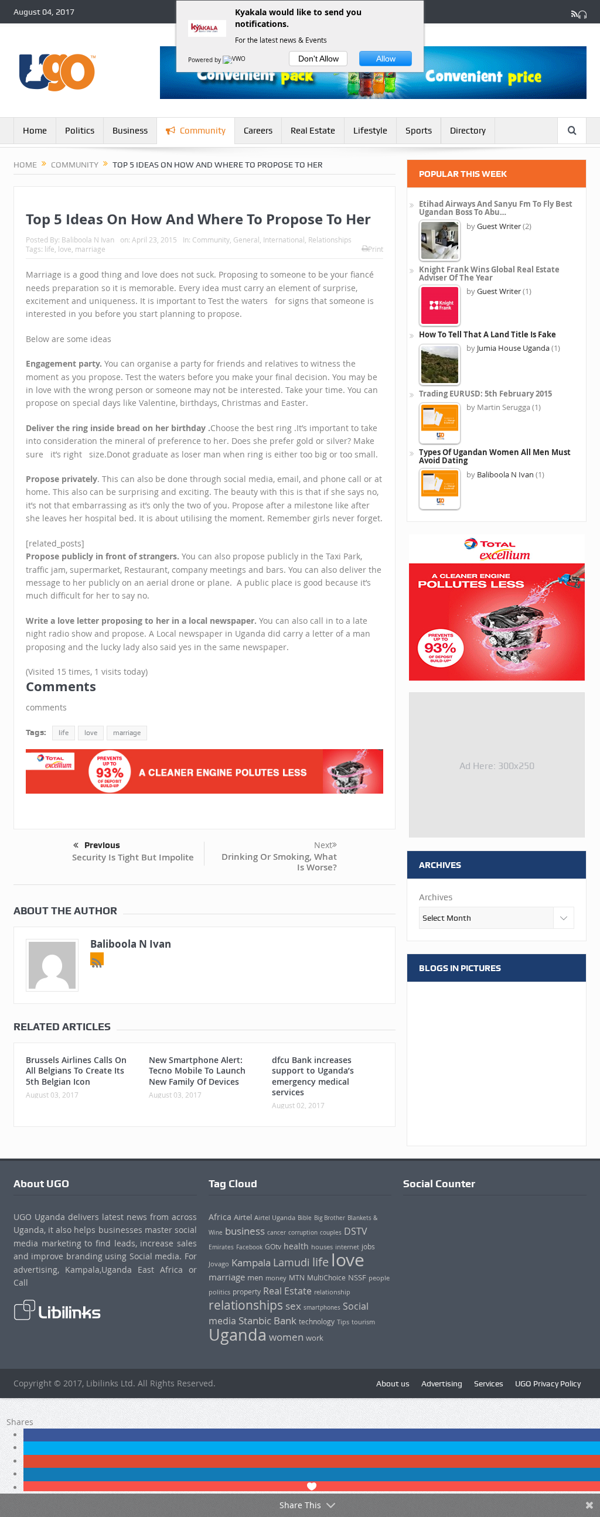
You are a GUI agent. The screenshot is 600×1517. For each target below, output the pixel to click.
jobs (368, 1247)
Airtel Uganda (274, 1218)
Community (203, 130)
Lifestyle (370, 130)
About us (393, 1383)
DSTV (355, 1231)
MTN (297, 1278)
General (246, 239)
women (286, 1337)
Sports (418, 130)
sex (293, 1306)
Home (35, 130)
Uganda (238, 1334)
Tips (343, 1322)
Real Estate (313, 130)
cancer (276, 1232)
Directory (468, 130)
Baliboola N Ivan (88, 239)
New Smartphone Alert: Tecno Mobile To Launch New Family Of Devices (197, 1070)
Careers (258, 130)
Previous (102, 845)
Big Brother (329, 1218)
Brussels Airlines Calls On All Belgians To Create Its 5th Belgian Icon (76, 1070)
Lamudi (291, 1262)
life (49, 249)
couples (331, 1232)
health (296, 1246)
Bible (305, 1218)
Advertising (441, 1383)
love (64, 249)
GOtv (273, 1247)
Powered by (205, 60)
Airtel (243, 1217)
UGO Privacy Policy (548, 1383)
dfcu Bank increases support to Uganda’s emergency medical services (313, 1076)
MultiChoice (326, 1277)
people (379, 1277)
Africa (220, 1216)
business (245, 1231)
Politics (79, 130)
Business (130, 130)
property (247, 1292)
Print (375, 249)
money (276, 1277)
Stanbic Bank (267, 1320)
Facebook (249, 1247)
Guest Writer (499, 226)
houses (322, 1247)
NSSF (357, 1277)
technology (317, 1321)
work (314, 1338)
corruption (303, 1232)
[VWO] (235, 60)
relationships (246, 1305)
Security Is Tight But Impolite (133, 857)
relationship (332, 1292)
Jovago (219, 1263)
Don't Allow (318, 58)
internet (347, 1246)
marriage (90, 249)
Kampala (251, 1262)
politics (219, 1292)
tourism (363, 1322)
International (284, 239)
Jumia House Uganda (513, 348)
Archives (435, 897)
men (255, 1277)
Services (488, 1383)
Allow (386, 58)
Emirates (221, 1247)
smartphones (322, 1307)
